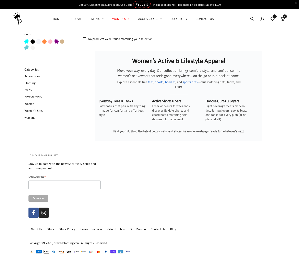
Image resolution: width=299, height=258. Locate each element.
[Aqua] (26, 41)
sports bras (190, 82)
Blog (173, 229)
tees (151, 82)
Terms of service (91, 229)
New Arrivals (33, 97)
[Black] (32, 41)
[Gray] (38, 41)
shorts (159, 82)
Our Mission (138, 229)
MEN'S (95, 19)
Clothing (30, 83)
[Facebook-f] (33, 213)
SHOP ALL (76, 19)
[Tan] (62, 41)
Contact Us (158, 229)
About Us (37, 229)
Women (29, 104)
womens (29, 118)
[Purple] (56, 41)
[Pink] (50, 41)
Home (57, 19)
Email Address (37, 177)
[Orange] (44, 41)
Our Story (178, 19)
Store (51, 229)
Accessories (32, 76)
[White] (32, 47)
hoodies (170, 82)
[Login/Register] (262, 19)
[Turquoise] (26, 47)
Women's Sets (33, 111)
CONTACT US (204, 19)
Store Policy (67, 229)
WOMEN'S (119, 19)
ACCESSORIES (148, 19)
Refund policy (116, 229)
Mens (28, 90)
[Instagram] (44, 213)
